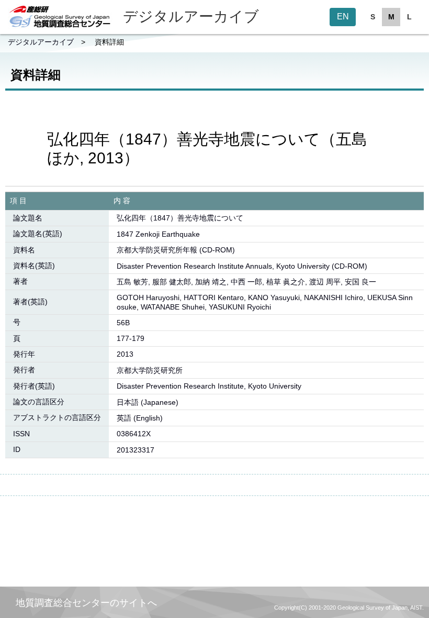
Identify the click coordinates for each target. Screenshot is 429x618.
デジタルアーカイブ (41, 42)
